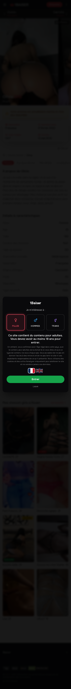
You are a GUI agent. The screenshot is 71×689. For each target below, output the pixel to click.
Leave (35, 386)
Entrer (35, 379)
